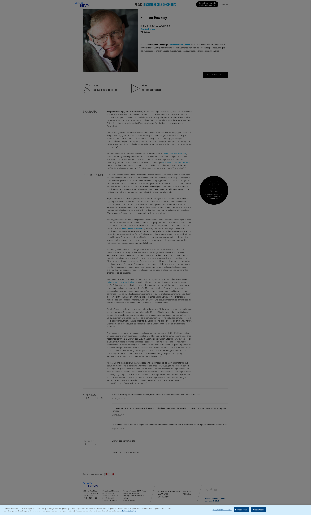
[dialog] (155, 510)
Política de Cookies (129, 511)
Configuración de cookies (222, 510)
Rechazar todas (241, 510)
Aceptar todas (258, 510)
